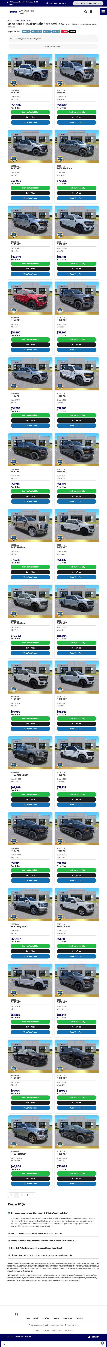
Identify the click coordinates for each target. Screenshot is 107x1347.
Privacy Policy (56, 1331)
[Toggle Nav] (103, 11)
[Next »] (33, 1195)
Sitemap (46, 1331)
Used (35, 1318)
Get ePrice (30, 117)
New (28, 1318)
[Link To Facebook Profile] (17, 1314)
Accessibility (69, 1331)
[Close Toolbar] (4, 1344)
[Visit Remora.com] (93, 1337)
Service (56, 1318)
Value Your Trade (30, 122)
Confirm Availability (30, 112)
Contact (79, 1318)
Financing (67, 1318)
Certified (45, 1318)
